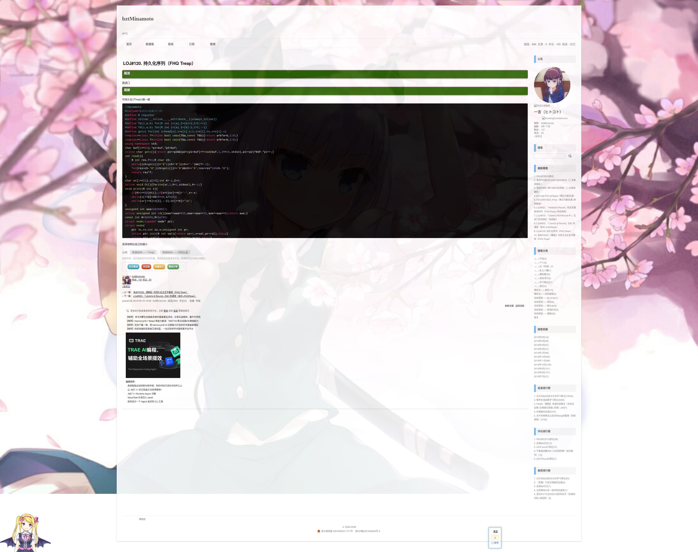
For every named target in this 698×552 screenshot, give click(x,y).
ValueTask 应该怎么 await (140, 397)
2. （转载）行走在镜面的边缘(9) (549, 482)
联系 (171, 44)
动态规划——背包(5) (544, 301)
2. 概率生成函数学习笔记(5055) (549, 399)
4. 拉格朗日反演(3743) (545, 411)
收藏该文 (159, 266)
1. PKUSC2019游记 (543, 176)
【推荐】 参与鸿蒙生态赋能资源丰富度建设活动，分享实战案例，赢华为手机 (163, 316)
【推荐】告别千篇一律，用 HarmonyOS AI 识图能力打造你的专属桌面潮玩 (162, 324)
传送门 (126, 82)
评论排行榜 (544, 431)
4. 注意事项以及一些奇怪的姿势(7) (550, 490)
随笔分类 (543, 250)
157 (543, 129)
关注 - (147, 279)
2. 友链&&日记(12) (543, 443)
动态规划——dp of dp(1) (546, 297)
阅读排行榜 (544, 388)
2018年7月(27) (541, 376)
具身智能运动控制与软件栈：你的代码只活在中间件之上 (155, 385)
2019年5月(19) (541, 337)
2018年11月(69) (542, 360)
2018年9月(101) (542, 368)
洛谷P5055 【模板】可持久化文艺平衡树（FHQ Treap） (160, 292)
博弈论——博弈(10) (543, 289)
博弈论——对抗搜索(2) (545, 293)
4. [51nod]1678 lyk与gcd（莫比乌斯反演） (554, 195)
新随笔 (150, 44)
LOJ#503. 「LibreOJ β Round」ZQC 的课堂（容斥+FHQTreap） (164, 295)
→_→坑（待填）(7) (543, 266)
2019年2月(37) (541, 348)
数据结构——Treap (143, 252)
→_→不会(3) (540, 258)
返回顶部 (520, 305)
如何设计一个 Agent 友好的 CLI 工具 (145, 401)
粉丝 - (137, 279)
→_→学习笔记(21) (543, 282)
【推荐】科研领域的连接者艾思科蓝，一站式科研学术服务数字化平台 (159, 328)
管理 (212, 44)
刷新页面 (509, 305)
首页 (129, 44)
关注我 (146, 266)
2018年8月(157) (542, 372)
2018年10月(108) (542, 364)
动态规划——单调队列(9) (546, 309)
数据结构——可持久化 (175, 252)
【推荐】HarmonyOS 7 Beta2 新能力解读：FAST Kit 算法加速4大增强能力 (162, 320)
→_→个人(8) (540, 262)
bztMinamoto (138, 19)
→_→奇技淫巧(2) (542, 278)
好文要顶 (133, 266)
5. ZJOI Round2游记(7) (545, 458)
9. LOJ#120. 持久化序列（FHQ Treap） (553, 231)
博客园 (142, 519)
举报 (198, 300)
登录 (166, 310)
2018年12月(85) (542, 356)
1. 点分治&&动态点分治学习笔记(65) (551, 478)
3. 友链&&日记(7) (542, 486)
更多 (536, 317)
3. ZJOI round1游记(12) (545, 446)
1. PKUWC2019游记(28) (546, 439)
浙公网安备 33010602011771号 (337, 531)
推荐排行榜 (544, 470)
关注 (495, 531)
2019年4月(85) (541, 340)
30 (542, 132)
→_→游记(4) (540, 285)
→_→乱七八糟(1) (542, 270)
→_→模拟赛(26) (542, 274)
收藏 (192, 300)
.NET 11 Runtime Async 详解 (142, 393)
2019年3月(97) (541, 344)
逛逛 (175, 310)
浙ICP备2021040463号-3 (367, 531)
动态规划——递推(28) (544, 313)
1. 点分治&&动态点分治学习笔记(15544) (553, 395)
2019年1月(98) (541, 352)
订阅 (191, 44)
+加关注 (126, 286)
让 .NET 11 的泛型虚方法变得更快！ (145, 389)
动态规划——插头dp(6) (545, 305)
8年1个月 (545, 126)
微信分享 (173, 266)
